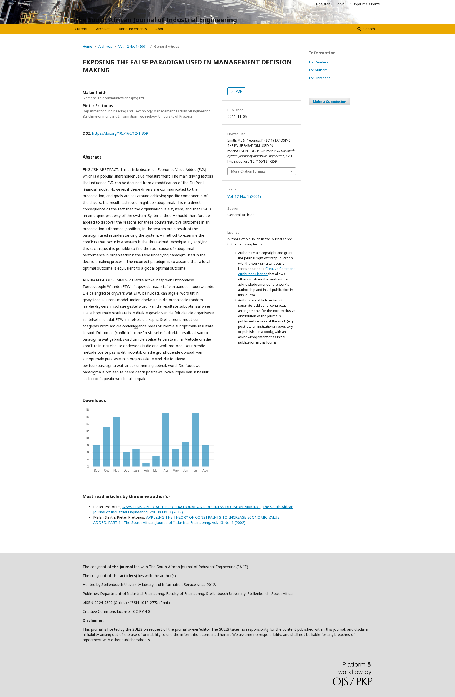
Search (368, 28)
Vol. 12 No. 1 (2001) (133, 46)
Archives (103, 28)
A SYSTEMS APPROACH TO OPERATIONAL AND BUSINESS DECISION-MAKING (191, 506)
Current (81, 28)
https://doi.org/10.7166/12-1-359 (120, 133)
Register (323, 4)
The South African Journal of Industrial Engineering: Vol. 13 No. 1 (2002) (184, 522)
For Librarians (319, 77)
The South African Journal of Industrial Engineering (156, 19)
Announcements (133, 28)
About (161, 28)
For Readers (318, 62)
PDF (238, 91)
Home (87, 46)
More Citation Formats (248, 171)
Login (340, 4)
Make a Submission (330, 101)
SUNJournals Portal (365, 4)
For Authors (318, 70)
